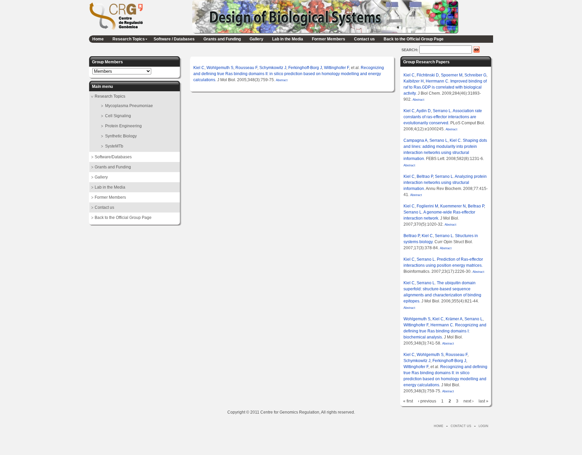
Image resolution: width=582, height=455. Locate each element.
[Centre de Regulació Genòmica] (116, 31)
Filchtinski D (428, 75)
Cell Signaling (118, 115)
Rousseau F (246, 67)
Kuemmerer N (453, 206)
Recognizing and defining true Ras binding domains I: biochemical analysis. (444, 331)
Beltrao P (425, 176)
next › (468, 401)
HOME (438, 426)
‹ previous (427, 401)
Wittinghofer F (336, 67)
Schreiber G (475, 75)
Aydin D (423, 110)
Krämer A (454, 319)
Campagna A (415, 140)
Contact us (364, 39)
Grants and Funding (222, 39)
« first (408, 401)
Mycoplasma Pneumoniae (129, 105)
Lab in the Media (287, 39)
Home (98, 39)
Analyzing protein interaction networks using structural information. (445, 182)
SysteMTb (114, 146)
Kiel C (198, 67)
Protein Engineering (123, 126)
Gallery (256, 39)
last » (483, 401)
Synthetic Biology (121, 136)
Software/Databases (113, 157)
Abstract (281, 80)
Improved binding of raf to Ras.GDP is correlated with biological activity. (445, 87)
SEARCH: (410, 50)
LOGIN (483, 426)
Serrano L (442, 110)
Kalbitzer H (413, 81)
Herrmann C (437, 81)
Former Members (328, 39)
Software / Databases (174, 39)
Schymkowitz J (272, 67)
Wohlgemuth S (219, 67)
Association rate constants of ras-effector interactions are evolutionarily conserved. (442, 116)
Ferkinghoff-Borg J (305, 67)
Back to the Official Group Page (414, 39)
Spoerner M (451, 75)
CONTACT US (461, 426)
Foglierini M (427, 206)
